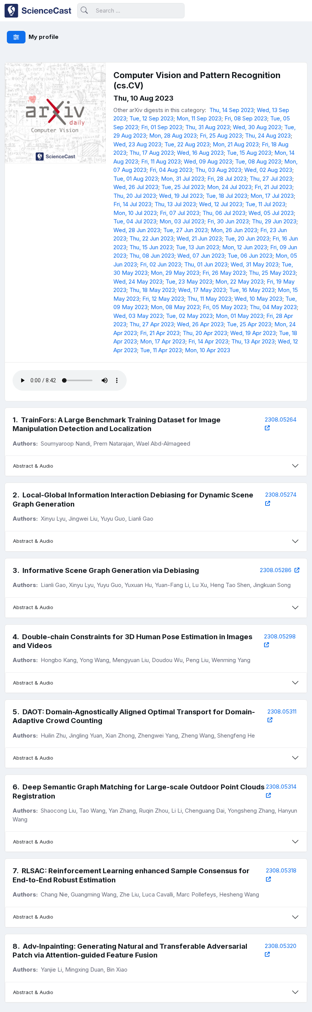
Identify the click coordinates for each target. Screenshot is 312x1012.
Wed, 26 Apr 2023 (200, 324)
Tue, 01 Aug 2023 (135, 178)
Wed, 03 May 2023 (138, 315)
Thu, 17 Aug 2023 (151, 152)
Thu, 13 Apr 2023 (253, 341)
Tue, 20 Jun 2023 (247, 238)
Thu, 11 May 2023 (209, 298)
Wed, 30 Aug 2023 (257, 127)
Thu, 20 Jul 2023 (134, 195)
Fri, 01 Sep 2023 (161, 127)
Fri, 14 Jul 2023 (132, 204)
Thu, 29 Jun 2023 (274, 221)
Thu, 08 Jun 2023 (151, 255)
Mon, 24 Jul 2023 (229, 187)
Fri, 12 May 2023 (163, 298)
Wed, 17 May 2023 (202, 289)
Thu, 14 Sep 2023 (231, 110)
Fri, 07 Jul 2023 (179, 213)
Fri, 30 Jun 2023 (228, 221)
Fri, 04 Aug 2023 (171, 169)
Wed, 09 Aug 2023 (208, 161)
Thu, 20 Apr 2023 (205, 333)
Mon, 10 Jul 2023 (135, 213)
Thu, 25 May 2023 (272, 272)
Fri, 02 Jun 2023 (160, 264)
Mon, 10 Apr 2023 (207, 350)
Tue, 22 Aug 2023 (187, 144)
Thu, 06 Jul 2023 (223, 213)
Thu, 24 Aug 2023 (268, 135)
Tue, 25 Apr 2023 (249, 324)
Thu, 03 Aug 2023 (218, 169)
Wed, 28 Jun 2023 (136, 230)
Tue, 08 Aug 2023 (258, 161)
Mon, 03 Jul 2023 (181, 221)
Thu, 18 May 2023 (152, 289)
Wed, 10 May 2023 (258, 298)
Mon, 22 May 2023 (239, 281)
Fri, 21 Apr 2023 (160, 333)
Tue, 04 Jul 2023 (134, 221)
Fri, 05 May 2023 (225, 307)
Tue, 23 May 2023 (189, 281)
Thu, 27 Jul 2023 (271, 178)
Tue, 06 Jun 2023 (250, 255)
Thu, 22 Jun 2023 (151, 238)
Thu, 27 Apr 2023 (151, 324)
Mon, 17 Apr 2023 (162, 341)
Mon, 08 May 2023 (175, 307)
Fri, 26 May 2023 (224, 272)
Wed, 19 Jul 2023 (181, 195)
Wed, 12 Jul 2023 (220, 204)
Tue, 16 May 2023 (252, 289)
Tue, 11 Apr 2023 (161, 350)
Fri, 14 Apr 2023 (208, 341)
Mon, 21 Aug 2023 (236, 144)
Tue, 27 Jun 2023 (185, 230)
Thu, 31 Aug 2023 (207, 127)
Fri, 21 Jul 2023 (273, 187)
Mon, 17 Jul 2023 (272, 195)
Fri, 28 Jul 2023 (227, 178)
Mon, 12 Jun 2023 (244, 247)
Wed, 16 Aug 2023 (200, 152)
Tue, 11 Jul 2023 (265, 204)
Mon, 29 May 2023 (175, 272)
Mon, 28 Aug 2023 (173, 135)
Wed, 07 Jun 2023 (200, 255)
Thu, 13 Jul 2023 (175, 204)
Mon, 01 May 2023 (239, 315)
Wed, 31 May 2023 (255, 264)
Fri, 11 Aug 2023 (161, 161)
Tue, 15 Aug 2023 (249, 152)
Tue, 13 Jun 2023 (197, 247)
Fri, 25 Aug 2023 (221, 135)
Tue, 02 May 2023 (189, 315)
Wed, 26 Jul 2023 (135, 187)
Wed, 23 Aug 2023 (137, 144)
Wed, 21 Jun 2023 (199, 238)
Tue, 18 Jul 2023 (226, 195)
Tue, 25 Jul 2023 (182, 187)
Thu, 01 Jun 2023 (206, 264)
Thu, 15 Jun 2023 (151, 247)
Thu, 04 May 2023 (273, 307)
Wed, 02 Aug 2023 (268, 169)
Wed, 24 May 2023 (137, 281)
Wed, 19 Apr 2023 (253, 333)
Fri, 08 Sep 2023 (245, 118)
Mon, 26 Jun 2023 (234, 230)
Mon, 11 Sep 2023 (199, 118)
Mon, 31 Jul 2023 (182, 178)
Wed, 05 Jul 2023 (271, 213)
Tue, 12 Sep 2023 (151, 118)
